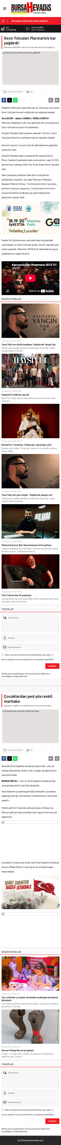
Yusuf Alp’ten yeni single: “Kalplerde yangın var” (27, 494)
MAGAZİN (17, 47)
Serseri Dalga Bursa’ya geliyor (18, 1050)
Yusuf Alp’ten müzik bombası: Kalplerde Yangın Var (29, 344)
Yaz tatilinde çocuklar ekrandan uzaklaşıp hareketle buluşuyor (30, 999)
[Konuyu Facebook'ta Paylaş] (4, 100)
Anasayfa (8, 47)
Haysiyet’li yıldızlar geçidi (15, 394)
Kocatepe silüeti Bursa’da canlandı (30, 21)
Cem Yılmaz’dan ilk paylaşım (16, 595)
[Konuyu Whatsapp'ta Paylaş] (15, 100)
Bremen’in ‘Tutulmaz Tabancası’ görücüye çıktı (27, 444)
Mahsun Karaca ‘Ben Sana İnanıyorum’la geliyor (27, 545)
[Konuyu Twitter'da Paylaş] (9, 100)
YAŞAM (16, 705)
